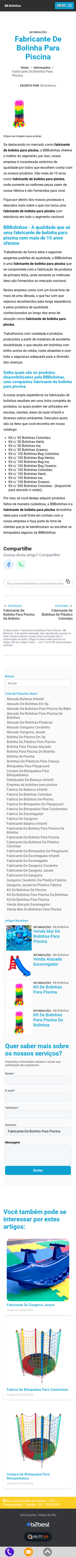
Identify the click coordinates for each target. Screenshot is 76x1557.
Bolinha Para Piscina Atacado (29, 747)
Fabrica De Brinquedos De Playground (35, 804)
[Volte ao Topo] (47, 1552)
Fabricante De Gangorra (24, 875)
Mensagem (12, 1142)
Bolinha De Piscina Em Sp (26, 737)
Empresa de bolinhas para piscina (32, 785)
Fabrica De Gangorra (22, 819)
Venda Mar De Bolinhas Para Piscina (34, 909)
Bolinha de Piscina (20, 756)
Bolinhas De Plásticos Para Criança (33, 761)
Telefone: (12, 1107)
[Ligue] (9, 1552)
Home (25, 67)
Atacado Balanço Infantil (25, 699)
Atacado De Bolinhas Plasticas (30, 722)
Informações (42, 67)
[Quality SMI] (38, 1537)
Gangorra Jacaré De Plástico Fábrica (34, 885)
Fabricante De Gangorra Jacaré (30, 870)
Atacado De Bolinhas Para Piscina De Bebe (39, 709)
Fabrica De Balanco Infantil (27, 790)
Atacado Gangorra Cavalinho (28, 727)
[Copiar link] (68, 581)
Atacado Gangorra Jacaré (26, 732)
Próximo (61, 606)
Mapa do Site (47, 1515)
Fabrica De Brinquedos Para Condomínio (37, 809)
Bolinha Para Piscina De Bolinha (31, 752)
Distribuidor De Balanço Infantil (30, 780)
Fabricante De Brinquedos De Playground (37, 851)
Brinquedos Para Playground (28, 766)
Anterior (15, 606)
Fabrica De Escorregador (25, 814)
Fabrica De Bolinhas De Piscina (30, 799)
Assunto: (11, 1125)
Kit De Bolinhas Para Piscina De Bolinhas (37, 895)
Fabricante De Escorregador (27, 861)
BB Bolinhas (13, 5)
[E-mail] (28, 1552)
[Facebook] (8, 564)
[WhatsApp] (21, 564)
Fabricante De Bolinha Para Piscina (33, 837)
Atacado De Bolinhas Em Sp (28, 704)
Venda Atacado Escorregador (28, 904)
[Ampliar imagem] (19, 112)
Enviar (38, 1170)
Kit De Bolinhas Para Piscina (28, 900)
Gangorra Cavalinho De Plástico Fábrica (36, 880)
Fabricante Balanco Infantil (27, 824)
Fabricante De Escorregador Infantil (33, 856)
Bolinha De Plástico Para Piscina (31, 742)
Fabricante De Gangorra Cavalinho (32, 866)
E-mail (10, 1090)
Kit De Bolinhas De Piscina (26, 890)
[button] (64, 5)
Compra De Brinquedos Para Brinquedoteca (28, 773)
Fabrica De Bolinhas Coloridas (29, 794)
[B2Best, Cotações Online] (38, 1525)
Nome (9, 1073)
